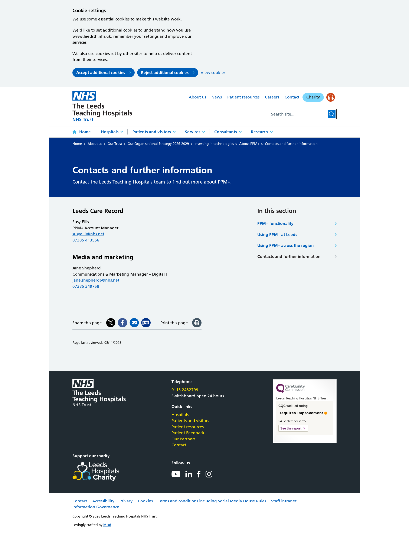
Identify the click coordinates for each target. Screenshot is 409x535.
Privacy (126, 501)
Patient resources (243, 97)
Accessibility (103, 501)
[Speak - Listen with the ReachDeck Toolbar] (330, 97)
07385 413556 (85, 240)
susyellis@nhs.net (88, 233)
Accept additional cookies (100, 72)
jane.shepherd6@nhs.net (95, 280)
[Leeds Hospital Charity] (102, 471)
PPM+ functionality (275, 223)
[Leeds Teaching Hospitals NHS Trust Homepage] (102, 106)
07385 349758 (85, 286)
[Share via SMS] (146, 322)
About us (197, 97)
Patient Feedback (187, 432)
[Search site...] (297, 114)
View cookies (213, 72)
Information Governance (95, 507)
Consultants (225, 131)
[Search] (332, 114)
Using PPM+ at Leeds (277, 234)
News (217, 97)
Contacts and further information (289, 256)
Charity (313, 97)
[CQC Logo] (290, 391)
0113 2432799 (184, 389)
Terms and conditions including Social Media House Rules (212, 501)
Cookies (145, 501)
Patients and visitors (151, 131)
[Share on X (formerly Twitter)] (110, 322)
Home (85, 131)
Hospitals (109, 131)
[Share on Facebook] (122, 322)
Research (259, 131)
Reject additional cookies (165, 72)
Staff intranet (284, 501)
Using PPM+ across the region (285, 245)
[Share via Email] (134, 322)
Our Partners (183, 439)
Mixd (107, 525)
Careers (272, 97)
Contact (292, 97)
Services (192, 131)
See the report (290, 428)
